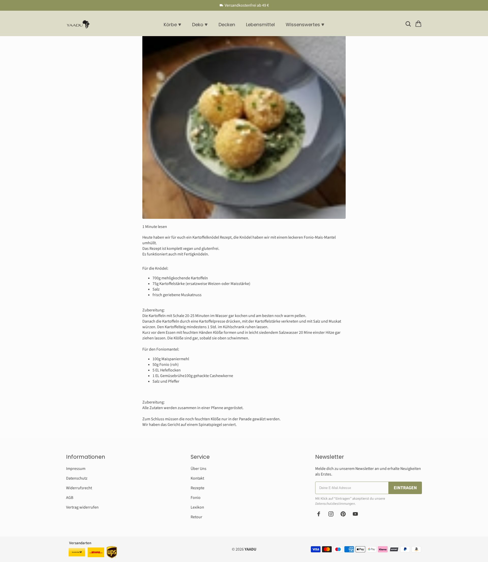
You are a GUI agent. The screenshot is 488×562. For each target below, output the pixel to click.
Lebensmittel (260, 24)
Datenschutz (76, 478)
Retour (196, 517)
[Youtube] (355, 514)
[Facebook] (319, 514)
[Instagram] (331, 514)
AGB (69, 497)
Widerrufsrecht (79, 488)
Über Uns (198, 468)
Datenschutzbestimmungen (335, 503)
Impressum (75, 468)
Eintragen (405, 488)
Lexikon (197, 507)
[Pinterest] (343, 514)
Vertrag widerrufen (82, 507)
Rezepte (197, 488)
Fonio (196, 497)
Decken (227, 24)
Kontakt (197, 478)
